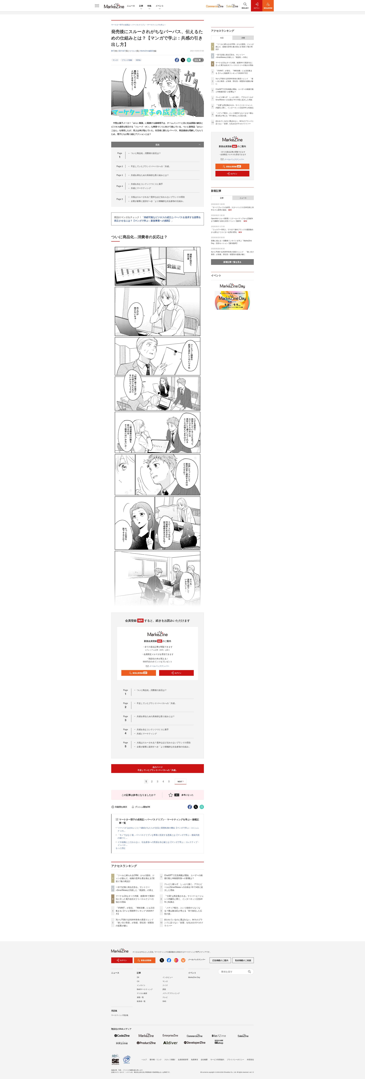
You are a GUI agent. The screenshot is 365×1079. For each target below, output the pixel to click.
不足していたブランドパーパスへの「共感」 (151, 166)
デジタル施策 (142, 993)
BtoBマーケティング (145, 989)
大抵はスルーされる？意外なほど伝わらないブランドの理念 (158, 196)
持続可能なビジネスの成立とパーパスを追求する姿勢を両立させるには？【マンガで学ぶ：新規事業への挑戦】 (157, 219)
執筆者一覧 (141, 1001)
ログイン (178, 673)
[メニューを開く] (97, 5)
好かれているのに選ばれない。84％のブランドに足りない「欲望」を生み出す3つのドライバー (183, 922)
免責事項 (194, 1059)
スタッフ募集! (169, 1059)
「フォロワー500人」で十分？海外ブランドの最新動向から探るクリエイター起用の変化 (232, 230)
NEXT (180, 781)
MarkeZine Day (194, 977)
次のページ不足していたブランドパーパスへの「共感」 (158, 768)
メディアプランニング (171, 993)
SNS (164, 1001)
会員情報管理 (183, 1059)
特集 (149, 5)
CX (138, 981)
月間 (243, 37)
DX (138, 977)
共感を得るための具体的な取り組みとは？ (150, 175)
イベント (160, 5)
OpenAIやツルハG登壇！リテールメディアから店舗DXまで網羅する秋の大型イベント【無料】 (232, 219)
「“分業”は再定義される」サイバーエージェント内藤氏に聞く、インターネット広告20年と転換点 (184, 898)
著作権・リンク (156, 1059)
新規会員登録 (140, 673)
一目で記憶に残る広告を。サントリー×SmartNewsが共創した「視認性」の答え (134, 888)
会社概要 (204, 1059)
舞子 (113, 50)
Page (119, 166)
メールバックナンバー (159, 666)
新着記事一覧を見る (232, 261)
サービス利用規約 (217, 1059)
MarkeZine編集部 (147, 50)
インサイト (141, 985)
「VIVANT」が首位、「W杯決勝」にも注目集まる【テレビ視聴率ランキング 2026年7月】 (135, 910)
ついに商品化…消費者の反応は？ (146, 153)
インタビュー (168, 977)
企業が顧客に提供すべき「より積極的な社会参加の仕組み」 (158, 201)
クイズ (165, 985)
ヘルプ (144, 1059)
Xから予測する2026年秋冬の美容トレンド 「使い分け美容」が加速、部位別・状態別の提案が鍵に (136, 922)
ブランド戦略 (127, 60)
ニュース (131, 5)
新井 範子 (122, 50)
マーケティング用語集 (119, 1015)
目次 (158, 144)
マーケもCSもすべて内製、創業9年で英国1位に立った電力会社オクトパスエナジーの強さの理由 (135, 898)
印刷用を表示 (121, 806)
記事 (141, 5)
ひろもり (133, 50)
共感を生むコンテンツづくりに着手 (147, 183)
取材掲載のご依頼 (243, 960)
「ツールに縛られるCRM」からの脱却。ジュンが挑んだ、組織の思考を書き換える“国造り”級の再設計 (135, 878)
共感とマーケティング (141, 188)
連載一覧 (140, 997)
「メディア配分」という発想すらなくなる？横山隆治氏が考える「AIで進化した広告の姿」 (183, 910)
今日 (222, 37)
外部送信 (250, 1059)
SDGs (138, 60)
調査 (164, 989)
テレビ (165, 997)
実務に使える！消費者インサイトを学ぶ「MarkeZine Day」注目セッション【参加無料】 (231, 241)
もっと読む (121, 848)
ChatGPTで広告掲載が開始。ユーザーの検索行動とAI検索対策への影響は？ (183, 877)
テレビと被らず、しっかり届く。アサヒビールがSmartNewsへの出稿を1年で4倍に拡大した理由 (183, 887)
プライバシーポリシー (235, 1059)
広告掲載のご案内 (220, 960)
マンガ (115, 60)
